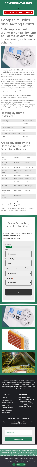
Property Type (11, 259)
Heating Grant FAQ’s (7, 400)
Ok (14, 464)
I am (7, 250)
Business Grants (6, 412)
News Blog (4, 397)
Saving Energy (5, 405)
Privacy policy (21, 464)
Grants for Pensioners (7, 407)
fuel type (9, 278)
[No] (34, 461)
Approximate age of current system (18, 268)
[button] (18, 8)
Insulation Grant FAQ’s (7, 402)
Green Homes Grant (7, 410)
